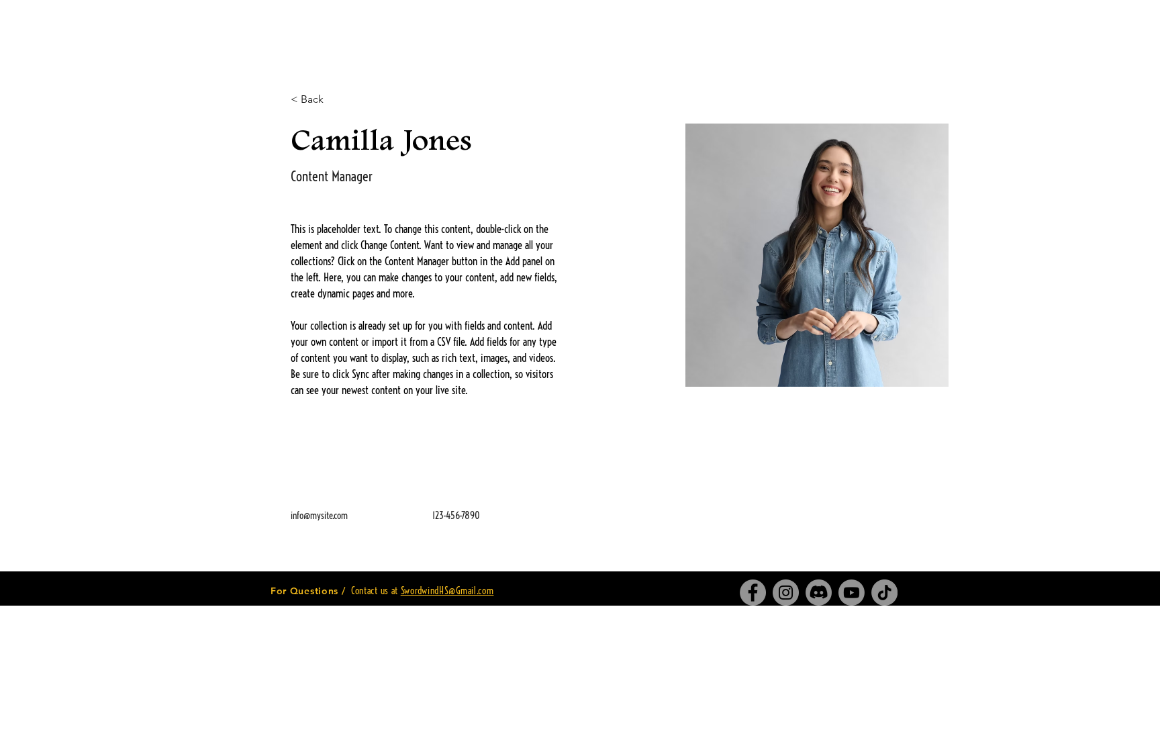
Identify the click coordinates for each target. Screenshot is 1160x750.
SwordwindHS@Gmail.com (447, 591)
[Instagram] (786, 592)
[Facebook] (753, 592)
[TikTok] (884, 592)
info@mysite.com (319, 516)
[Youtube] (851, 592)
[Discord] (819, 592)
